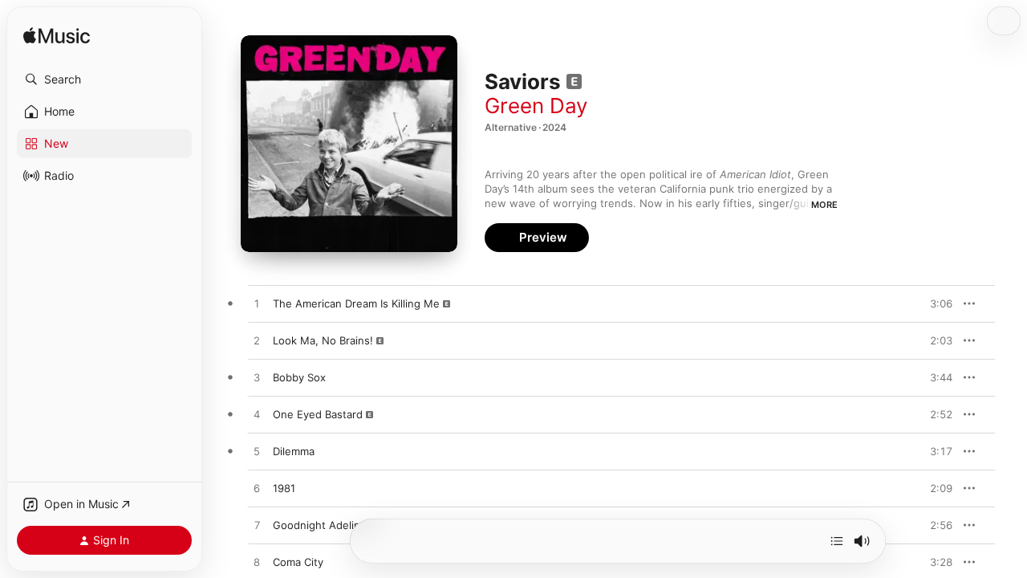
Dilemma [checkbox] (294, 451)
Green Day (536, 105)
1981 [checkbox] (284, 488)
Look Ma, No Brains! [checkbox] (323, 340)
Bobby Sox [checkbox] (299, 377)
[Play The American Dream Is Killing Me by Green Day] (257, 304)
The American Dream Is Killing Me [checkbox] (356, 303)
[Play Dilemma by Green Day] (257, 452)
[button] (104, 79)
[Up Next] (836, 541)
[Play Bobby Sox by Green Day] (257, 378)
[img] (56, 36)
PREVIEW (934, 303)
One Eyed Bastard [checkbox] (318, 414)
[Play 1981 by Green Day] (257, 489)
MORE (824, 204)
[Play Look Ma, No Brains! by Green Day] (257, 341)
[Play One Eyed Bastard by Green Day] (257, 415)
